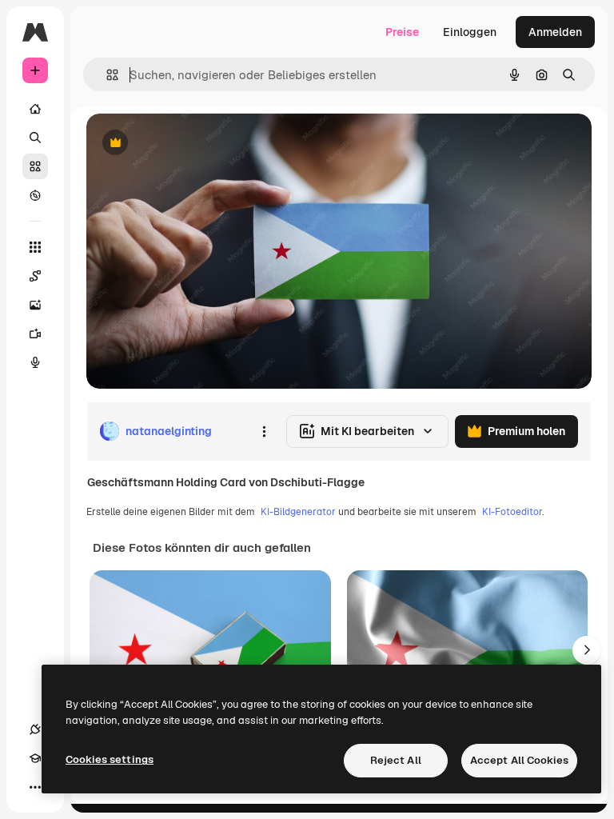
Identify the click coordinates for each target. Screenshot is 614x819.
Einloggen (469, 32)
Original (188, 143)
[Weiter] (586, 650)
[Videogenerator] (35, 333)
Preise (402, 32)
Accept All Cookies (519, 760)
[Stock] (35, 166)
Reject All (395, 760)
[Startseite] (35, 109)
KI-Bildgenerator (298, 511)
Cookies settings (110, 759)
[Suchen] (35, 137)
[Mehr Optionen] (264, 431)
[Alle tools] (35, 247)
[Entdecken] (35, 195)
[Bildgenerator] (35, 305)
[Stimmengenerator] (35, 362)
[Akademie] (35, 758)
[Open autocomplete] (106, 75)
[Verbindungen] (35, 729)
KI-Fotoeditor (512, 511)
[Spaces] (35, 276)
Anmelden (555, 32)
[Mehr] (35, 787)
